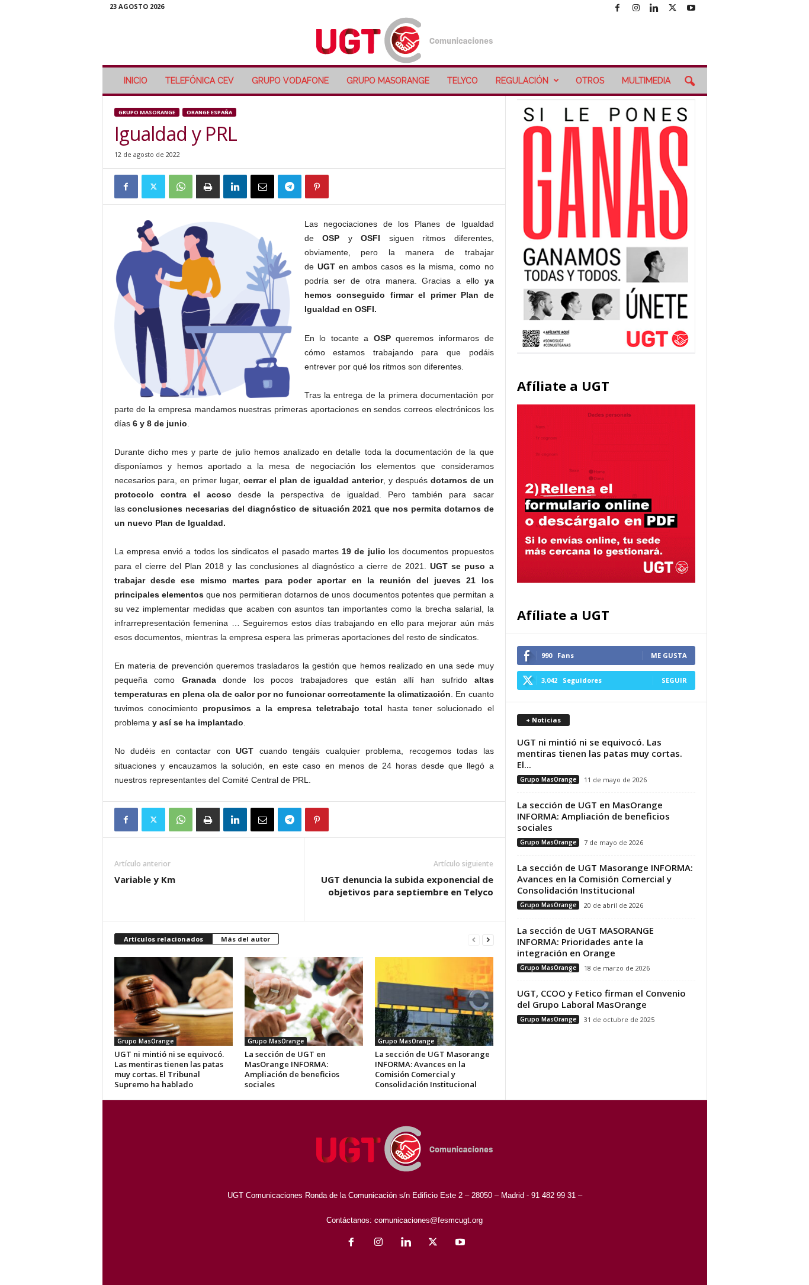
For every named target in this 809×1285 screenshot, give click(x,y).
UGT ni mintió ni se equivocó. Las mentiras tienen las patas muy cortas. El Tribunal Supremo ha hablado (169, 1069)
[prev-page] (474, 939)
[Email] (262, 186)
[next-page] (488, 939)
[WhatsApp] (180, 186)
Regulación (522, 80)
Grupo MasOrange (387, 80)
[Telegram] (289, 186)
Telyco (462, 80)
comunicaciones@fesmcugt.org (428, 1220)
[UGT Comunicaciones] (404, 41)
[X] (673, 8)
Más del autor (245, 938)
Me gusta (669, 655)
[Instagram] (636, 8)
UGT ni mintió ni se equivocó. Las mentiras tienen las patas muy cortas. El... (599, 753)
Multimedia (646, 80)
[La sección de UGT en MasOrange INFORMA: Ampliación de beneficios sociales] (304, 1001)
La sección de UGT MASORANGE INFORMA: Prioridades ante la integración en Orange (585, 941)
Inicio (135, 80)
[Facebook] (618, 8)
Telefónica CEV (199, 80)
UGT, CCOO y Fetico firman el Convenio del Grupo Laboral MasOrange (601, 998)
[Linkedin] (654, 8)
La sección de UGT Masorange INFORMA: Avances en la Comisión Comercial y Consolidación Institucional (432, 1069)
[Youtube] (691, 8)
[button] (689, 82)
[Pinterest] (317, 186)
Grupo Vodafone (290, 80)
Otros (590, 80)
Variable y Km (144, 879)
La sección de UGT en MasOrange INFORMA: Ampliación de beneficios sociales (292, 1069)
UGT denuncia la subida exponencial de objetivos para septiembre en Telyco (407, 885)
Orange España (209, 112)
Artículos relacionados (163, 938)
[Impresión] (208, 186)
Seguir (674, 680)
